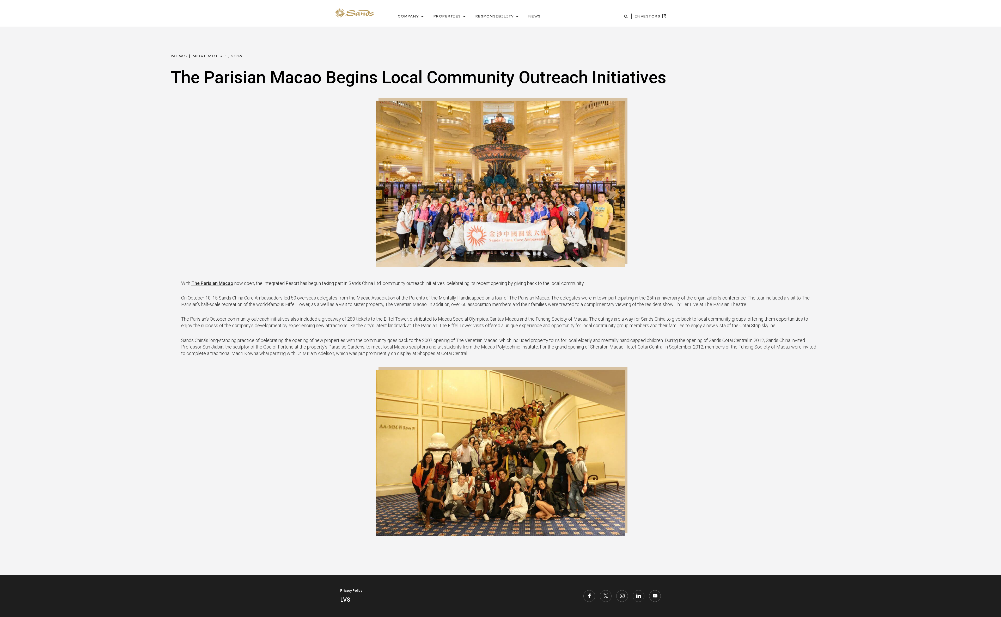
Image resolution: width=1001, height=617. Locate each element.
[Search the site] (626, 16)
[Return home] (354, 13)
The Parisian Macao (212, 283)
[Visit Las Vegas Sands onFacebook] (589, 596)
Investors (647, 16)
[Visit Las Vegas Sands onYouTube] (655, 596)
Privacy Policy (351, 590)
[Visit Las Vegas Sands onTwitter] (606, 596)
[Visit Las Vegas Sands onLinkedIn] (638, 596)
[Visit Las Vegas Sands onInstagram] (622, 596)
